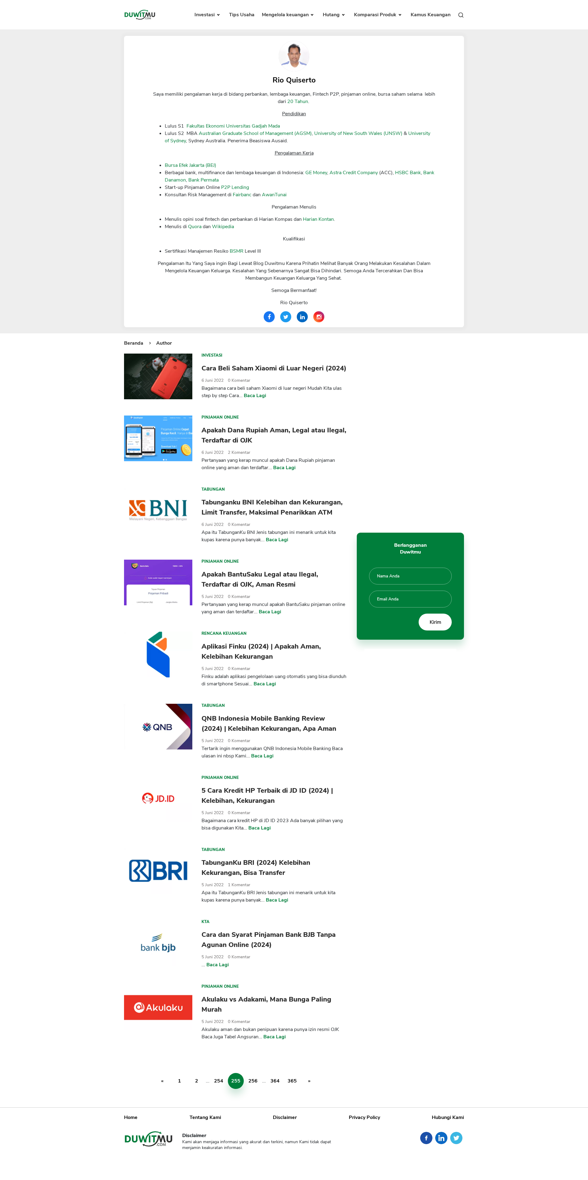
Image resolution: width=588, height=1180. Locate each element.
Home (131, 1117)
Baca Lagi (255, 395)
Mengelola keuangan (286, 14)
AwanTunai (274, 194)
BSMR (236, 251)
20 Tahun (297, 101)
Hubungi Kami (448, 1117)
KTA (205, 922)
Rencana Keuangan (224, 633)
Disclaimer (285, 1117)
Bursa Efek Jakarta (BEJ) (190, 165)
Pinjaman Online (220, 417)
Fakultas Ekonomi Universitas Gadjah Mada (233, 126)
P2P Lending (235, 187)
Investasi (205, 14)
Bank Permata (203, 180)
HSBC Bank (408, 172)
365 (292, 1081)
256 (253, 1081)
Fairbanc (242, 194)
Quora (195, 226)
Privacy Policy (364, 1117)
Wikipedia (223, 226)
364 (275, 1081)
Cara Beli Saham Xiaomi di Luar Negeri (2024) (274, 368)
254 (218, 1081)
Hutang (332, 14)
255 (235, 1081)
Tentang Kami (205, 1117)
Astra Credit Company (354, 172)
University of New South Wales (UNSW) (358, 133)
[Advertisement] (410, 431)
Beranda (133, 343)
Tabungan (213, 489)
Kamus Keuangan (430, 14)
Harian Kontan (318, 219)
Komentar (239, 380)
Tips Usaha (241, 14)
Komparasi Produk (376, 14)
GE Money (316, 172)
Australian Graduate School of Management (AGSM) (255, 133)
